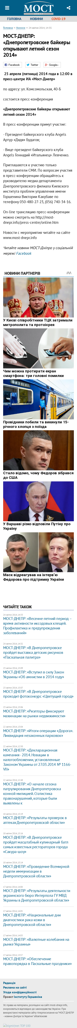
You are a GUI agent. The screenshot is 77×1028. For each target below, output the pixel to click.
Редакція (9, 983)
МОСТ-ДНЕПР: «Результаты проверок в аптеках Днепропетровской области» (35, 820)
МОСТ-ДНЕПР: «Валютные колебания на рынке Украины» (36, 942)
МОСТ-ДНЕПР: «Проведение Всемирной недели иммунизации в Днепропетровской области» (36, 871)
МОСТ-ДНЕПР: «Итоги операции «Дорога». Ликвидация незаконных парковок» (38, 733)
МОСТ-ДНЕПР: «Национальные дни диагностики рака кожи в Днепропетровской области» (32, 919)
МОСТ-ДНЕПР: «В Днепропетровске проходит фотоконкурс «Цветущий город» (38, 694)
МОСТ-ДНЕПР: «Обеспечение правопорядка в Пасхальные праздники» (37, 961)
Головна (14, 19)
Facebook (23, 253)
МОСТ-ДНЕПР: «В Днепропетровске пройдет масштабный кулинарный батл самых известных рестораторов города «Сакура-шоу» (35, 844)
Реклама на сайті (15, 987)
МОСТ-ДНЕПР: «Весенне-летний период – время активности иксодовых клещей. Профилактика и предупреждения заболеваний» (37, 625)
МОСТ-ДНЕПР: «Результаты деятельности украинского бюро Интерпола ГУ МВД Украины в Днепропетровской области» (36, 895)
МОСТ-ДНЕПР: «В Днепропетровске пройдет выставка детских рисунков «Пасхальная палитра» (33, 652)
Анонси (20, 28)
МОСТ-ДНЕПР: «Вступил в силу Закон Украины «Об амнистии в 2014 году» (33, 674)
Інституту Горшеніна (28, 997)
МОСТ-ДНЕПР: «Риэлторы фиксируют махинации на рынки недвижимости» (34, 713)
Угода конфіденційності (20, 992)
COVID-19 (59, 19)
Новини (36, 19)
